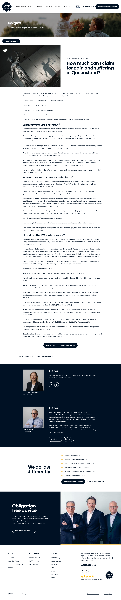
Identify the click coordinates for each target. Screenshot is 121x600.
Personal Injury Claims (45, 356)
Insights (57, 7)
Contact (66, 7)
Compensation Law (22, 7)
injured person (48, 187)
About (48, 7)
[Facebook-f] (56, 384)
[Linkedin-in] (51, 384)
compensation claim (85, 160)
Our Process (38, 7)
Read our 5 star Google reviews (92, 579)
